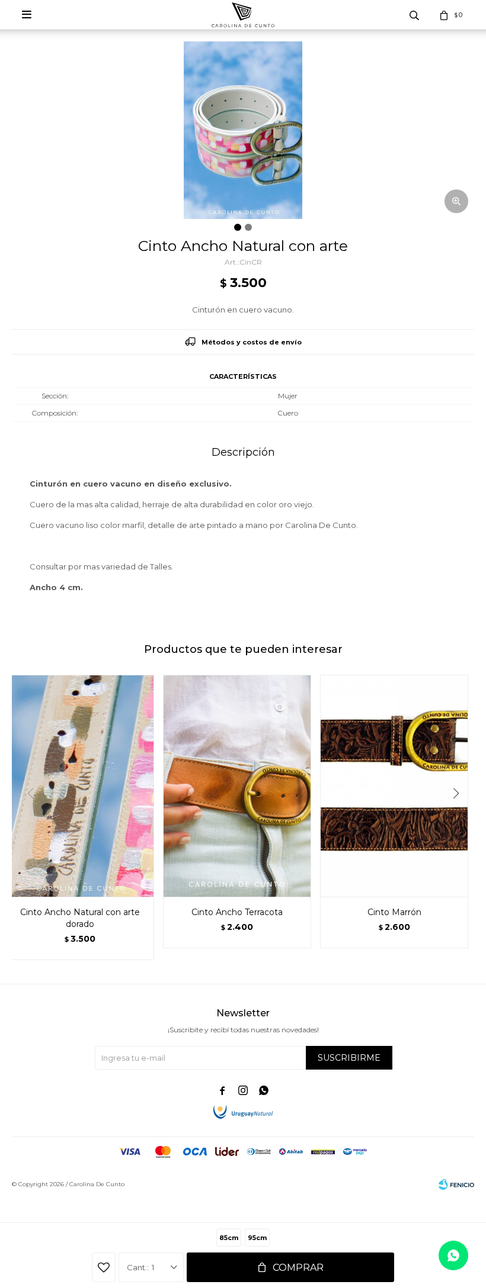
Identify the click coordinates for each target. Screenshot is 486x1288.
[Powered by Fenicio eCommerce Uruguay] (456, 1184)
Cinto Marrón (394, 912)
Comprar (298, 1267)
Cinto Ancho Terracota (237, 912)
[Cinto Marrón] (394, 786)
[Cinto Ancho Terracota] (237, 786)
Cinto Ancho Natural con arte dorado (80, 918)
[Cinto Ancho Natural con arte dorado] (80, 786)
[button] (460, 817)
